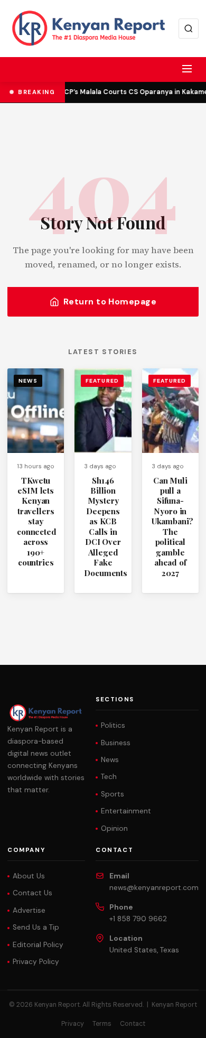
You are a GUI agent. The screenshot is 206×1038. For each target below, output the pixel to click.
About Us (29, 876)
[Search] (189, 28)
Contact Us (32, 892)
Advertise (29, 910)
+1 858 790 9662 (138, 918)
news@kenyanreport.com (154, 887)
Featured (102, 380)
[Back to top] (179, 1022)
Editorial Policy (38, 944)
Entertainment (126, 811)
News (28, 380)
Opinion (114, 828)
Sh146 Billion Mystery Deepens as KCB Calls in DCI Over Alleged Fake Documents (105, 526)
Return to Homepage (110, 301)
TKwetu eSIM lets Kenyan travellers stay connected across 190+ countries (37, 521)
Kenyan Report (174, 1004)
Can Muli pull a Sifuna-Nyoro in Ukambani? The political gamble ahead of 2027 (173, 526)
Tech (109, 776)
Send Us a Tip (36, 927)
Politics (113, 725)
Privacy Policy (36, 961)
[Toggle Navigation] (187, 68)
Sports (112, 794)
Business (115, 742)
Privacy (72, 1024)
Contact (132, 1024)
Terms (101, 1024)
